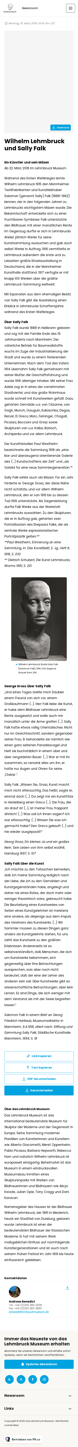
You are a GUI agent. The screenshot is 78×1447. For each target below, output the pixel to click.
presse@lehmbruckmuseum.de (29, 1311)
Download (63, 127)
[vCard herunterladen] (67, 1287)
